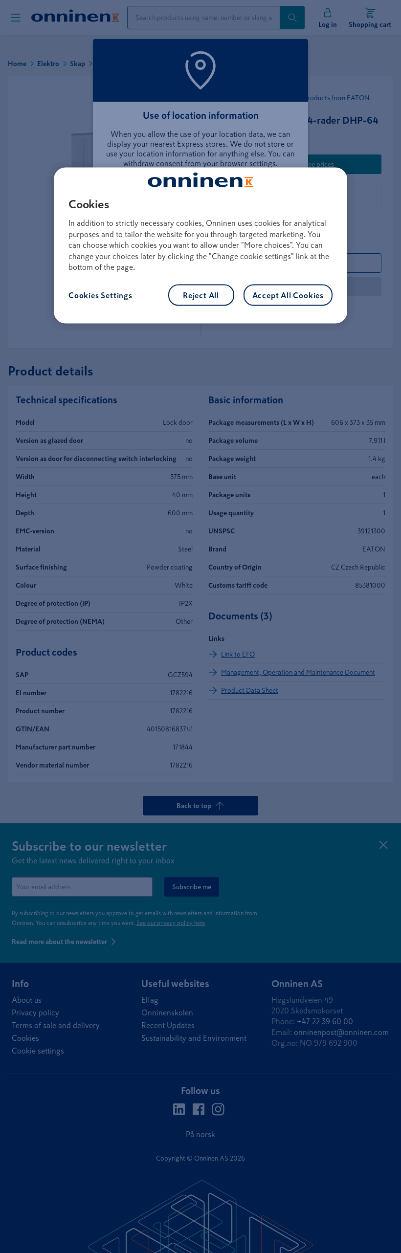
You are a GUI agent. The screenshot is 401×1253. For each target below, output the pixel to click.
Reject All (201, 295)
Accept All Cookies (288, 295)
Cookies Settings (100, 295)
